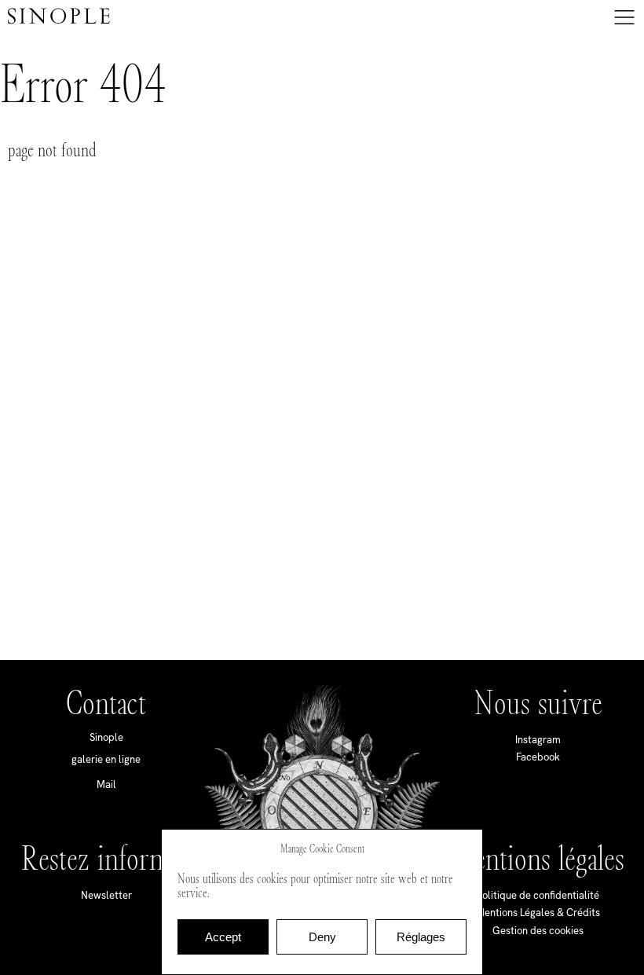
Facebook (538, 757)
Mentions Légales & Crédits (538, 912)
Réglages (421, 937)
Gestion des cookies (538, 930)
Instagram (538, 739)
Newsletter (106, 895)
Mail (106, 784)
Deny (322, 937)
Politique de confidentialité (538, 895)
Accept (223, 937)
